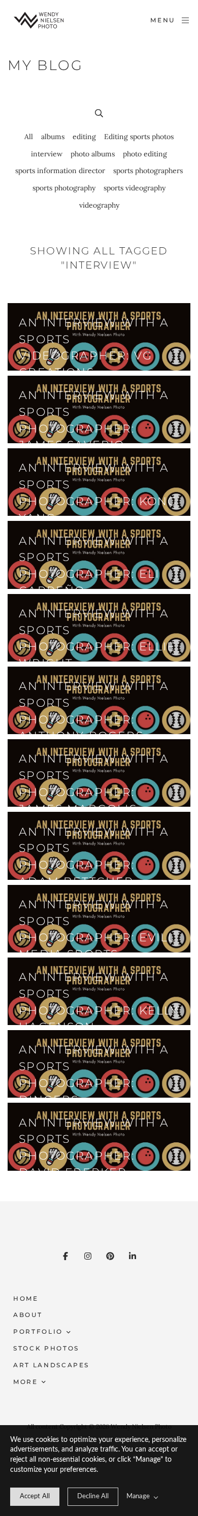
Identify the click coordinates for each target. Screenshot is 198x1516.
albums (52, 136)
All (28, 136)
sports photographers (148, 170)
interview (46, 153)
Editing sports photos (139, 136)
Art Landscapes (51, 1365)
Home (26, 1298)
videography (99, 205)
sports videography (135, 187)
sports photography (63, 187)
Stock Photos (46, 1348)
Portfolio (38, 1331)
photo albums (93, 153)
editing (84, 136)
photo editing (145, 153)
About (27, 1315)
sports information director (60, 170)
